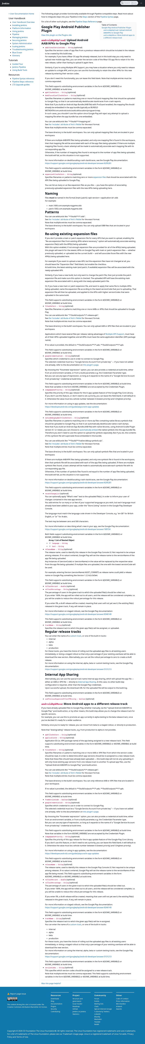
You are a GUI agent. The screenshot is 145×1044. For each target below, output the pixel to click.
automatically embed (89, 430)
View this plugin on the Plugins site (56, 35)
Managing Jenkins (20, 37)
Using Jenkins (18, 31)
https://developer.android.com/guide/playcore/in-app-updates (72, 406)
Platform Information (21, 28)
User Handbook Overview (23, 22)
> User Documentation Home (21, 13)
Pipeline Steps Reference (86, 21)
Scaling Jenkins (18, 46)
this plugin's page (90, 365)
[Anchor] (54, 30)
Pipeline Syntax (106, 17)
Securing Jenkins (19, 40)
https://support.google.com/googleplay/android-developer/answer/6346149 (78, 614)
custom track (75, 636)
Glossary (16, 55)
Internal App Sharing (87, 682)
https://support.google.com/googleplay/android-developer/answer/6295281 (78, 163)
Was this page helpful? (51, 983)
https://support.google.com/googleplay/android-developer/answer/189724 (77, 529)
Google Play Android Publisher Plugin (116, 27)
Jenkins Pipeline (19, 67)
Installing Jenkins (19, 25)
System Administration (22, 43)
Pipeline (15, 34)
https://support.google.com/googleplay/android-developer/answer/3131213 (78, 669)
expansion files (99, 177)
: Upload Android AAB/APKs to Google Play (118, 31)
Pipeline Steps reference (22, 81)
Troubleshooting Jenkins (22, 49)
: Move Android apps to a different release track (119, 36)
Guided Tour (17, 64)
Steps (85, 17)
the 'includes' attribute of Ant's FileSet (65, 124)
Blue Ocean (17, 52)
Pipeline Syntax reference (23, 78)
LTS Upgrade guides (21, 84)
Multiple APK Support (115, 334)
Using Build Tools (19, 70)
